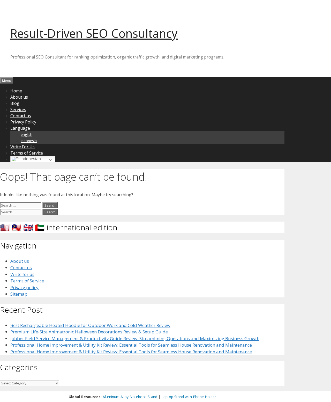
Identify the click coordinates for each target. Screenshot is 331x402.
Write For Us (22, 147)
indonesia (29, 140)
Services (18, 109)
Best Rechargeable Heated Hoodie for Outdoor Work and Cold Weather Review (90, 325)
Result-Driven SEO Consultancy (94, 33)
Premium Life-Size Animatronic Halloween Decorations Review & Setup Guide (89, 332)
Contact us (20, 116)
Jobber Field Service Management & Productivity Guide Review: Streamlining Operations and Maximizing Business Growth (134, 338)
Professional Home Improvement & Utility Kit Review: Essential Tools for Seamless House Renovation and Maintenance (131, 345)
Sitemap (18, 294)
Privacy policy (24, 287)
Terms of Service (26, 153)
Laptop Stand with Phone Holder (188, 396)
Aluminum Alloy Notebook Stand (130, 396)
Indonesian (30, 159)
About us (19, 97)
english (26, 134)
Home (16, 91)
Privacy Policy (23, 122)
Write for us (22, 274)
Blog (14, 103)
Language (20, 128)
